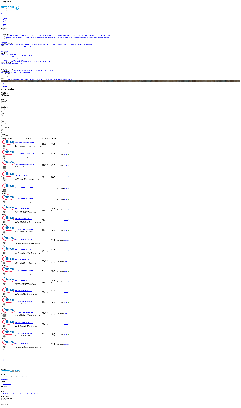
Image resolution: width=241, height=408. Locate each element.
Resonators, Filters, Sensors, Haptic (31, 68)
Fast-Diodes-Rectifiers (11, 39)
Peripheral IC (54, 37)
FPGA (24, 37)
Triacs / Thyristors (4, 51)
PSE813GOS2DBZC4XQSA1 (24, 153)
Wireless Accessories (53, 79)
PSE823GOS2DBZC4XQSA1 (24, 143)
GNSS (30, 79)
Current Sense (3, 65)
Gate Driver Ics (30, 35)
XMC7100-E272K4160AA (23, 239)
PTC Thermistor (79, 65)
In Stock (3, 134)
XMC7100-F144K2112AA (23, 301)
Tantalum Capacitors (46, 61)
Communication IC (9, 37)
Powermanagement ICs (46, 35)
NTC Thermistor (72, 65)
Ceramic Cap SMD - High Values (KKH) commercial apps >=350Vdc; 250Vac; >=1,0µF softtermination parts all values (16, 57)
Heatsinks (38, 70)
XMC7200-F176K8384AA (23, 208)
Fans (29, 70)
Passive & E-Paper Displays (24, 72)
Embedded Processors (22, 74)
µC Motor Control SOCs (104, 37)
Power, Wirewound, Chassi (53, 65)
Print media (5, 22)
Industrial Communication (47, 74)
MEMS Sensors (27, 46)
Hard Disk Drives (17, 77)
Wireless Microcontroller (62, 79)
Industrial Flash (11, 77)
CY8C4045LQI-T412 (21, 176)
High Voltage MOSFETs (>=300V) (46, 48)
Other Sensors (39, 46)
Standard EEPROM (72, 37)
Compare (11, 138)
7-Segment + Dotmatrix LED (57, 44)
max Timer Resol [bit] (5, 127)
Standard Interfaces (80, 37)
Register (27, 388)
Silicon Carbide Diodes (42, 39)
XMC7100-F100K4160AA (23, 333)
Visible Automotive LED (80, 44)
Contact (4, 24)
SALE (3, 136)
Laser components (4, 44)
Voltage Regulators (106, 35)
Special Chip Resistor (20, 65)
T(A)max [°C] (3, 115)
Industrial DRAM (4, 77)
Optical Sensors (33, 46)
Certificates (15, 393)
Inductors (20, 63)
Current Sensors (4, 46)
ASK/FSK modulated (5, 79)
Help (4, 25)
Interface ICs (35, 35)
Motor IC (40, 35)
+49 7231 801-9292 (7, 384)
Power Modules (4, 42)
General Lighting (24, 44)
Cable (9, 70)
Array (37, 65)
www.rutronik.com (4, 379)
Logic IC (27, 37)
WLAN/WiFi (70, 79)
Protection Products (44, 70)
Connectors (13, 70)
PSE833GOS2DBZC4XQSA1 (24, 164)
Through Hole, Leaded (43, 65)
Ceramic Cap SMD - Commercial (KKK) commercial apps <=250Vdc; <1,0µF (9, 55)
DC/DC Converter (22, 35)
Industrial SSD (24, 77)
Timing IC (86, 37)
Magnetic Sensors (20, 46)
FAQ (2, 388)
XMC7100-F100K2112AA (23, 343)
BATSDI (2, 70)
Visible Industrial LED (89, 44)
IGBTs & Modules (4, 48)
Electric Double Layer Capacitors (19, 61)
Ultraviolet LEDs (17, 44)
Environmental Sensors (11, 46)
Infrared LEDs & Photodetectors (34, 44)
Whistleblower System (29, 393)
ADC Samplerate (4, 119)
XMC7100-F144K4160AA (23, 291)
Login (24, 388)
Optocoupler (43, 44)
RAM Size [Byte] (4, 107)
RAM (58, 37)
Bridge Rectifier (4, 39)
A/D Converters (4, 35)
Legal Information (21, 393)
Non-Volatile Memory (46, 37)
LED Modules (66, 44)
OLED (17, 72)
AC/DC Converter (10, 35)
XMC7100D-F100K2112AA (24, 323)
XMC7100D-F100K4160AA (24, 312)
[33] (4, 364)
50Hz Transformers (4, 63)
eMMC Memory (19, 37)
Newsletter (13, 388)
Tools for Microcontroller (94, 37)
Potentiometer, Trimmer (63, 65)
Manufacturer (3, 99)
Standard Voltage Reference (71, 35)
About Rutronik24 (18, 388)
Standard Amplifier (62, 35)
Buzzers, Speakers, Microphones (7, 68)
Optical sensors (11, 44)
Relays (50, 70)
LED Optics (49, 44)
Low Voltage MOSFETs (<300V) (31, 48)
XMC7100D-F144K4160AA (24, 270)
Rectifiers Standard (27, 39)
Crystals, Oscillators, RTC (19, 68)
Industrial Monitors (4, 72)
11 (3, 362)
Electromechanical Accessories (21, 70)
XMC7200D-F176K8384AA (24, 198)
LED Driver (72, 44)
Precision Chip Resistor (29, 65)
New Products (5, 135)
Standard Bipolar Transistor (19, 48)
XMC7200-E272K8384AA (23, 219)
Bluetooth (11, 79)
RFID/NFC (43, 79)
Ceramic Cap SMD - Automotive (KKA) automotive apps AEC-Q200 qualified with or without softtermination (15, 59)
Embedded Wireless (24, 79)
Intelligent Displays (12, 72)
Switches (53, 70)
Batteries (6, 70)
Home (4, 16)
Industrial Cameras (38, 74)
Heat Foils (34, 70)
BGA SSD (3, 37)
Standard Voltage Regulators (82, 35)
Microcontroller (33, 37)
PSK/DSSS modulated (35, 79)
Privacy (11, 393)
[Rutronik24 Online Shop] (10, 9)
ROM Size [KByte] (4, 103)
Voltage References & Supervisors (95, 35)
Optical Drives (30, 77)
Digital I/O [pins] (4, 109)
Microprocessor (39, 37)
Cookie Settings (37, 393)
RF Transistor (11, 48)
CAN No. (2, 130)
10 (3, 361)
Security (47, 79)
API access (5, 388)
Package (2, 113)
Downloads (5, 21)
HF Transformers (15, 63)
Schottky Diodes (34, 39)
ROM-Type (3, 121)
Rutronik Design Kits (63, 37)
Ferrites (9, 63)
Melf (35, 65)
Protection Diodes (19, 39)
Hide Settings (3, 92)
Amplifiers (17, 35)
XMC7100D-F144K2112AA (24, 280)
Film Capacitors (39, 61)
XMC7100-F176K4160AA (23, 260)
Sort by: (2, 97)
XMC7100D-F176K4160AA (24, 249)
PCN (4, 19)
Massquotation (6, 20)
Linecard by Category (5, 30)
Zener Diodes (50, 39)
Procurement (5, 18)
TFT (31, 72)
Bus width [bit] (3, 101)
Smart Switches (55, 35)
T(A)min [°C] (3, 123)
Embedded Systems (30, 74)
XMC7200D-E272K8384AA (24, 187)
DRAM (14, 37)
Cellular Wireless (16, 79)
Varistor (83, 65)
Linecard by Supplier (5, 32)
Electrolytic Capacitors (30, 61)
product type (3, 94)
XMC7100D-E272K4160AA (24, 229)
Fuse (31, 70)
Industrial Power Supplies (58, 74)
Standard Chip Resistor (11, 65)
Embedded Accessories (5, 74)
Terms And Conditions (5, 393)
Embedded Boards (13, 74)
